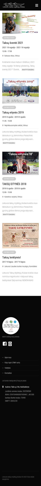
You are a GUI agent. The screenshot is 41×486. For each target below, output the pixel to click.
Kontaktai (8, 373)
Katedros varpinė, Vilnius (13, 197)
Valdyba (7, 368)
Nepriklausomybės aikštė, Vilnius (16, 125)
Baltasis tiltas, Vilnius (12, 56)
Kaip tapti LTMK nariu (12, 363)
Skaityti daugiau (28, 70)
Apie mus (8, 357)
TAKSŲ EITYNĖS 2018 (14, 184)
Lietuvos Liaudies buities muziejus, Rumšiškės (20, 266)
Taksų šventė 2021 (12, 42)
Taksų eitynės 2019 (13, 112)
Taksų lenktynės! (11, 257)
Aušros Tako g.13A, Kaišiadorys (17, 387)
